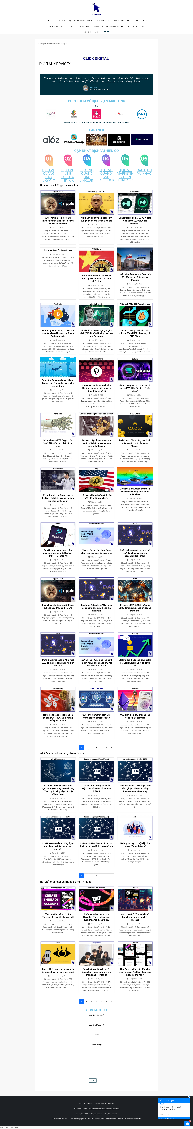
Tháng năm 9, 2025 (58, 798)
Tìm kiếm (107, 32)
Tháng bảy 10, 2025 (58, 340)
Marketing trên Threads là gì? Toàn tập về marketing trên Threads (135, 917)
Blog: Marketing (122, 20)
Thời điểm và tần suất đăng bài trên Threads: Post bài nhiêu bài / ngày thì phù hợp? (135, 972)
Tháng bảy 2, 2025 (135, 340)
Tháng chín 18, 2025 (58, 227)
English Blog (141, 20)
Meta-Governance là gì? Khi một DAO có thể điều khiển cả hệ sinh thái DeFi (58, 663)
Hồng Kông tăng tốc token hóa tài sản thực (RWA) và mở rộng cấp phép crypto (58, 718)
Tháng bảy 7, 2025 (97, 340)
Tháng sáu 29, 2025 (58, 505)
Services (47, 20)
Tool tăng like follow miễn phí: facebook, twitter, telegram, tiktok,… (113, 27)
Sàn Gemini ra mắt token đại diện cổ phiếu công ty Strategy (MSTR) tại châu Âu (58, 553)
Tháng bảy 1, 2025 (58, 390)
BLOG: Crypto (103, 20)
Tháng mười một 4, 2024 (58, 976)
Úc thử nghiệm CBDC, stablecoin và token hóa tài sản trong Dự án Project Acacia (58, 333)
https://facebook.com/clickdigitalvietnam (105, 1109)
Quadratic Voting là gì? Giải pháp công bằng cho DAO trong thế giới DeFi (96, 608)
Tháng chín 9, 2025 (135, 227)
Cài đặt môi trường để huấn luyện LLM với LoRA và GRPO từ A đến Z (96, 788)
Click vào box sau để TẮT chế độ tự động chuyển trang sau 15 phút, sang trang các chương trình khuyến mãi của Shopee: (95, 1119)
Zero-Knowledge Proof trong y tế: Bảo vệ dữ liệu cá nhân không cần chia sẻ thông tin (58, 498)
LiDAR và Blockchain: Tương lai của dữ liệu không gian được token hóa (135, 491)
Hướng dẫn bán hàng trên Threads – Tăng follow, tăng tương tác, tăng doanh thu (96, 917)
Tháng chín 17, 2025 (96, 224)
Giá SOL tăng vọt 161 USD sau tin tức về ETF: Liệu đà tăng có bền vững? (135, 388)
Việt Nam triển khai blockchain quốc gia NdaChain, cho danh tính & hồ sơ (96, 278)
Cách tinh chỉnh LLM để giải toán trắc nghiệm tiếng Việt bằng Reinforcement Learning (135, 788)
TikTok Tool (60, 20)
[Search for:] (92, 32)
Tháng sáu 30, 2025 (58, 450)
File (96, 106)
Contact (73, 27)
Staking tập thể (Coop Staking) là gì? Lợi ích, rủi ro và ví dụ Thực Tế (135, 663)
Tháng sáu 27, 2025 (96, 557)
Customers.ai (170, 1118)
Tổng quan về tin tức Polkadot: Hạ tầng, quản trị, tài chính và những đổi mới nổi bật (96, 388)
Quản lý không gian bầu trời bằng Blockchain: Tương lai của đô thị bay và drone (58, 383)
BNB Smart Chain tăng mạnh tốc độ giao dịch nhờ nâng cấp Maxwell (135, 443)
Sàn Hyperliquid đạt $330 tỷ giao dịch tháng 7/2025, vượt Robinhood (135, 221)
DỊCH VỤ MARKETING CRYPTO (81, 20)
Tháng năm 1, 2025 (96, 795)
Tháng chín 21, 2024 (135, 979)
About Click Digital (57, 27)
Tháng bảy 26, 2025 (96, 285)
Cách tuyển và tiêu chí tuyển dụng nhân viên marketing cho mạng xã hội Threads (96, 972)
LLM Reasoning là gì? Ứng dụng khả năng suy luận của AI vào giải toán (58, 846)
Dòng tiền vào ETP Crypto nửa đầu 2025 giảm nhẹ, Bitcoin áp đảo (58, 443)
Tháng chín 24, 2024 (96, 979)
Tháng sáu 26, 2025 (58, 724)
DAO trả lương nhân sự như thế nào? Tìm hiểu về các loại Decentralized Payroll (135, 553)
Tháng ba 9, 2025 (135, 850)
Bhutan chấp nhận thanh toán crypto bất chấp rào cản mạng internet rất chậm (96, 443)
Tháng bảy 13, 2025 (135, 284)
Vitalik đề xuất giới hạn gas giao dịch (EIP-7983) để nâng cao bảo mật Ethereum (96, 333)
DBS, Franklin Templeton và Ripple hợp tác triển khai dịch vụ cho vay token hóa (58, 221)
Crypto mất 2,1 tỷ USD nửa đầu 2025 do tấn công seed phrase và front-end (135, 608)
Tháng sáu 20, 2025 (58, 921)
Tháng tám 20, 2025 (58, 254)
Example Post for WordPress (58, 250)
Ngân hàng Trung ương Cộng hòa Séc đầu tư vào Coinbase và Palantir (135, 277)
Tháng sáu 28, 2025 (58, 560)
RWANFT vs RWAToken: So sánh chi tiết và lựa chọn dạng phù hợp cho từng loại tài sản (96, 663)
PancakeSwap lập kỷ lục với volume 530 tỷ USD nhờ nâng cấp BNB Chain (135, 333)
